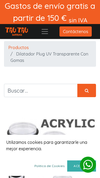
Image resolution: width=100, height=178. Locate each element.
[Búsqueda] (86, 90)
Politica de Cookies (49, 166)
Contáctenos (75, 31)
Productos (18, 47)
